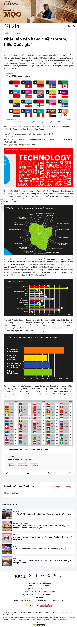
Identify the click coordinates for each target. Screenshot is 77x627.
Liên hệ (16, 600)
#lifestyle (11, 465)
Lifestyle (17, 33)
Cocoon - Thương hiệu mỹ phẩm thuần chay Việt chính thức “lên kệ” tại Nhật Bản (43, 538)
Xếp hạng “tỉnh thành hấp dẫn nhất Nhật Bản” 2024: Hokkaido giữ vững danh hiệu (42, 561)
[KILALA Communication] (46, 605)
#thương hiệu (22, 465)
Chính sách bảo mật (40, 600)
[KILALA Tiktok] (60, 575)
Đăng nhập (55, 487)
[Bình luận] (7, 473)
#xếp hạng (34, 465)
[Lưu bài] (28, 473)
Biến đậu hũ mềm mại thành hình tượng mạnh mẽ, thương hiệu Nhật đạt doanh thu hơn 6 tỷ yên (41, 526)
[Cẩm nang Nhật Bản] (20, 576)
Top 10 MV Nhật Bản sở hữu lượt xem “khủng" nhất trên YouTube (42, 514)
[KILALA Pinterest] (54, 575)
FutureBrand (41, 55)
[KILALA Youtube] (42, 575)
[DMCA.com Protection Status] (38, 625)
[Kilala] (12, 26)
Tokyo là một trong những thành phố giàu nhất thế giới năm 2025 (42, 549)
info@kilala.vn (40, 597)
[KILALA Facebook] (30, 575)
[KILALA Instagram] (48, 575)
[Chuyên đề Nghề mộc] (38, 11)
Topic (6, 33)
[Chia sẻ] (49, 473)
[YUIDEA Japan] (31, 605)
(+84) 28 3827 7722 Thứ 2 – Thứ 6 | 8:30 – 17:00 (40, 594)
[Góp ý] (70, 473)
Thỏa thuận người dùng (56, 600)
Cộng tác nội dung (26, 600)
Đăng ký (68, 487)
